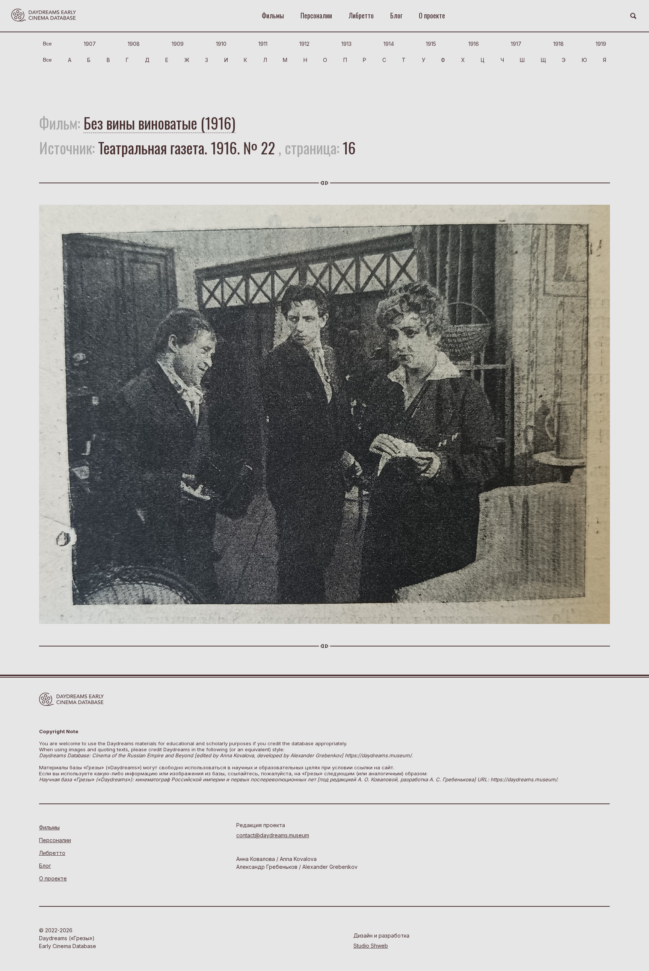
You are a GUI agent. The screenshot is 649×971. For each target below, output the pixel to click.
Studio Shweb (370, 945)
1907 (90, 44)
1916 (473, 44)
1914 (388, 44)
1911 (262, 44)
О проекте (432, 15)
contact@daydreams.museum (272, 835)
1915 (431, 44)
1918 (558, 44)
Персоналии (316, 15)
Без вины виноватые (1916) (159, 123)
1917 (516, 44)
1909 (178, 44)
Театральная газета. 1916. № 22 (186, 147)
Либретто (361, 15)
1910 (221, 44)
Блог (396, 15)
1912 (304, 44)
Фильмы (273, 15)
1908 (134, 44)
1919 (601, 44)
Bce (47, 44)
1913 (346, 44)
